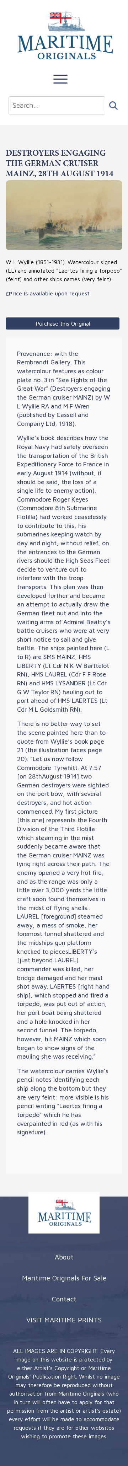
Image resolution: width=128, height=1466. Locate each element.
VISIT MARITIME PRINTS (64, 1320)
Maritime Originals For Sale (64, 1278)
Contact (64, 1299)
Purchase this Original (63, 323)
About (64, 1257)
